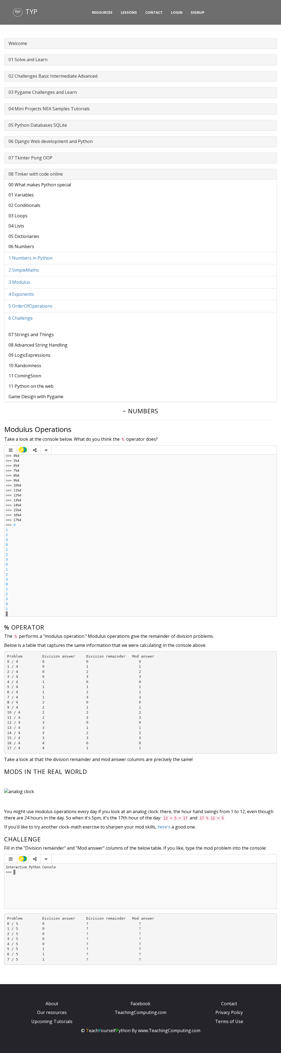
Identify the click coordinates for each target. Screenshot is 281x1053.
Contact (154, 12)
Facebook (140, 1004)
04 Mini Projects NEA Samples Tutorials (49, 109)
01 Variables (21, 195)
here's (164, 827)
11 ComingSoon (25, 376)
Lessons (129, 12)
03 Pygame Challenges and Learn (43, 92)
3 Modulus (19, 282)
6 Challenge (21, 318)
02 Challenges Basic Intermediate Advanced (53, 76)
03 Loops (18, 216)
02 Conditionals (24, 205)
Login (176, 12)
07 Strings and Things (31, 335)
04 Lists (16, 226)
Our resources (52, 1012)
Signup (197, 12)
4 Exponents (21, 294)
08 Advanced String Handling (38, 345)
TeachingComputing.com (140, 1012)
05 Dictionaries (24, 236)
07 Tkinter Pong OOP (30, 158)
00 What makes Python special (40, 185)
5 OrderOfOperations (30, 306)
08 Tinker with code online (36, 174)
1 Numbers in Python (30, 258)
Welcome (18, 43)
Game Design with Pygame (36, 397)
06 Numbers (21, 246)
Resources (102, 12)
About (52, 1004)
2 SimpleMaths (24, 270)
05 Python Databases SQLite (38, 125)
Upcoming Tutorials (51, 1021)
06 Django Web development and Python (51, 141)
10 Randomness (25, 366)
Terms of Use (229, 1021)
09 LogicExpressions (29, 355)
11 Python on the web (31, 386)
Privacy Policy (229, 1012)
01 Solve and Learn (28, 60)
